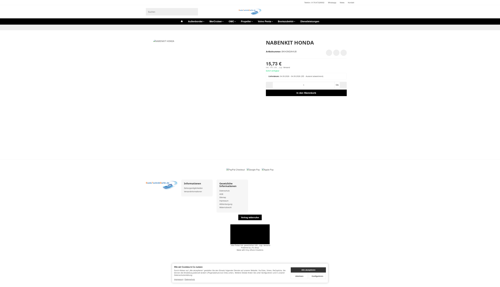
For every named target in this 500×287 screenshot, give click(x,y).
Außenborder (195, 21)
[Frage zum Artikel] (343, 53)
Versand (286, 67)
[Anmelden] (344, 11)
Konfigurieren (317, 276)
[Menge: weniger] (269, 85)
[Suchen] (194, 11)
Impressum (178, 279)
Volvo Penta (264, 21)
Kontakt (351, 2)
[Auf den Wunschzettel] (329, 53)
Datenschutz (190, 279)
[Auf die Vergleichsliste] (336, 53)
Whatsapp (332, 2)
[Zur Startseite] (250, 12)
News (342, 2)
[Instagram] (147, 3)
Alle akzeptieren (308, 270)
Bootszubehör (286, 21)
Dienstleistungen (309, 21)
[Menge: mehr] (343, 85)
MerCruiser (216, 21)
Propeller (246, 21)
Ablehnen (299, 276)
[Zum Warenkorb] (351, 11)
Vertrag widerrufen (250, 217)
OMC (231, 21)
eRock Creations (256, 250)
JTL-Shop (255, 247)
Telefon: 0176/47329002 (314, 2)
